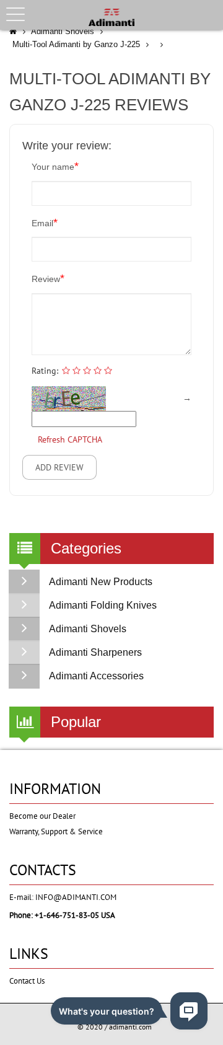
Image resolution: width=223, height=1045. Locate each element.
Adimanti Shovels (62, 31)
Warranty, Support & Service (56, 831)
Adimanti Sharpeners (95, 652)
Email (45, 222)
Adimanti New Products (100, 581)
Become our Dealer (42, 816)
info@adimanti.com (75, 897)
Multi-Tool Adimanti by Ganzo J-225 (76, 44)
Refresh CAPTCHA (70, 439)
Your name (55, 166)
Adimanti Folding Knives (103, 605)
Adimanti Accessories (96, 676)
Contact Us (27, 981)
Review (48, 278)
